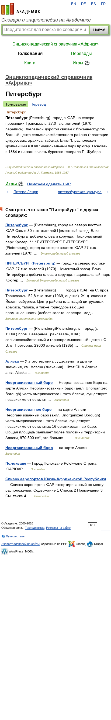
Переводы (81, 53)
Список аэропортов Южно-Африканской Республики (55, 479)
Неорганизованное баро (28, 409)
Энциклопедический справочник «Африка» (55, 44)
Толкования (30, 53)
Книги (30, 63)
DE (83, 4)
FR (103, 4)
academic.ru (20, 9)
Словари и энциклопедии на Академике (46, 20)
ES (93, 4)
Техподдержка (34, 527)
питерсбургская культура (80, 192)
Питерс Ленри (25, 192)
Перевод (38, 104)
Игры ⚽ (81, 63)
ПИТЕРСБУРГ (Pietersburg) (30, 263)
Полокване (15, 463)
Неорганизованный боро (29, 448)
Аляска (12, 361)
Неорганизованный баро (29, 382)
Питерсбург (16, 225)
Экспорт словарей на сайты (20, 543)
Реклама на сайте (58, 527)
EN (73, 4)
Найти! (99, 30)
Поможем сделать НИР (49, 184)
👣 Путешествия (13, 536)
